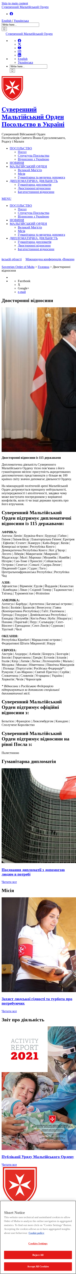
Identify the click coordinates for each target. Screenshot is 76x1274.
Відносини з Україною (33, 159)
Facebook (24, 281)
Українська (21, 20)
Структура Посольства (33, 155)
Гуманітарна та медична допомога (41, 177)
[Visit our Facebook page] (11, 14)
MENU (6, 198)
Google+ (23, 288)
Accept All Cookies (38, 1266)
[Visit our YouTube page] (19, 48)
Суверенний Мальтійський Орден (25, 7)
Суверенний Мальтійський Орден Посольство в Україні (33, 117)
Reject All (38, 1254)
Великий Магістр (30, 170)
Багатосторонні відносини (36, 192)
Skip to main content (15, 3)
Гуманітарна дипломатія (34, 184)
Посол (22, 152)
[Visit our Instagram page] (19, 51)
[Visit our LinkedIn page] (19, 55)
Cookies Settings (37, 1243)
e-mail (22, 292)
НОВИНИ (17, 163)
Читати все (9, 882)
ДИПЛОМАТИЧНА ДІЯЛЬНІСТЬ (34, 181)
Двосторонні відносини (34, 188)
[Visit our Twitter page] (19, 44)
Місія (21, 173)
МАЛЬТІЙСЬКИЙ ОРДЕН (28, 166)
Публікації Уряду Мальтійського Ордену (38, 1157)
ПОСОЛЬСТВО (21, 148)
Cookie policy (36, 1232)
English (7, 20)
